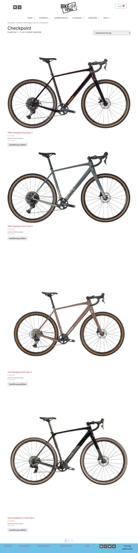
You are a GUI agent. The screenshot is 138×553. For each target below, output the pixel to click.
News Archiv (66, 546)
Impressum (24, 546)
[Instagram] (19, 7)
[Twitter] (110, 546)
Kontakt (8, 546)
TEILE (105, 18)
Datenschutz (44, 546)
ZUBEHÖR (92, 18)
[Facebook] (15, 7)
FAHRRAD (43, 18)
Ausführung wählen (17, 145)
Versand (13, 140)
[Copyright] (114, 546)
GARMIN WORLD (61, 18)
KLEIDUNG (77, 18)
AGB (87, 546)
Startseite (11, 23)
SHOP (30, 18)
